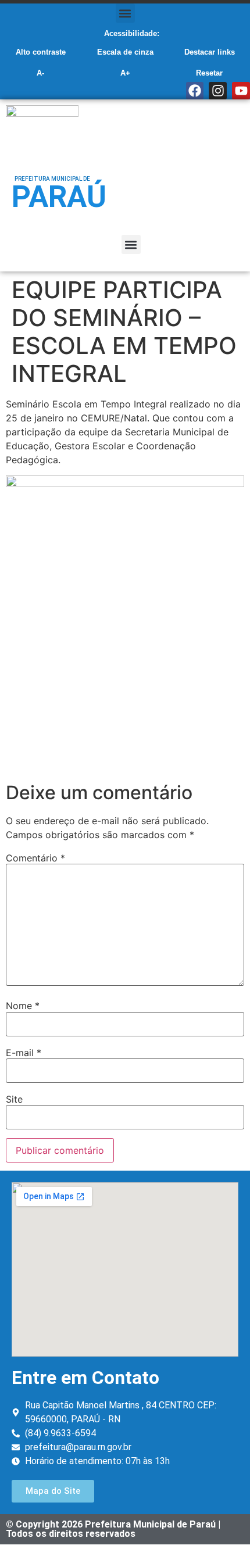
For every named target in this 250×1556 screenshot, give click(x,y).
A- (40, 73)
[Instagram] (218, 91)
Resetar (209, 73)
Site (14, 1099)
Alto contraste (41, 52)
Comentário (35, 858)
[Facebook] (195, 91)
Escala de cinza (125, 52)
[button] (125, 13)
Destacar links (209, 52)
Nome (23, 1005)
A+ (125, 73)
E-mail (23, 1052)
